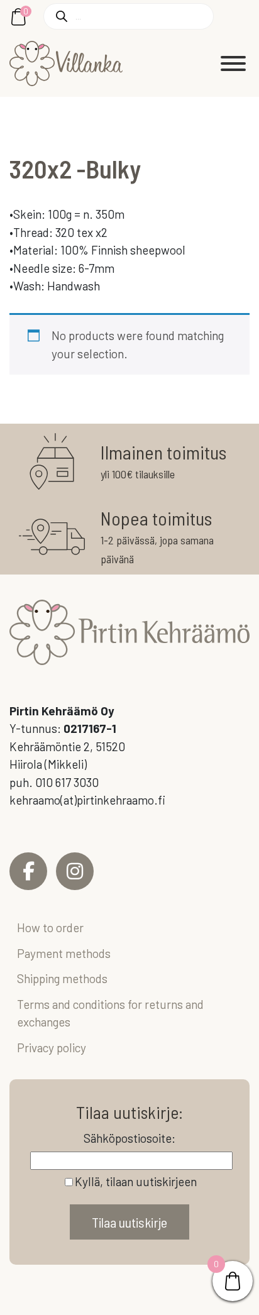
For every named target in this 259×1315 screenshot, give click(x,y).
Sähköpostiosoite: (129, 1138)
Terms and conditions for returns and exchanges (110, 1013)
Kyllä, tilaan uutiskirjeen (136, 1181)
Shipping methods (62, 978)
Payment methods (64, 953)
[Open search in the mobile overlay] (128, 16)
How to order (50, 927)
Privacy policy (51, 1047)
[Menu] (233, 63)
